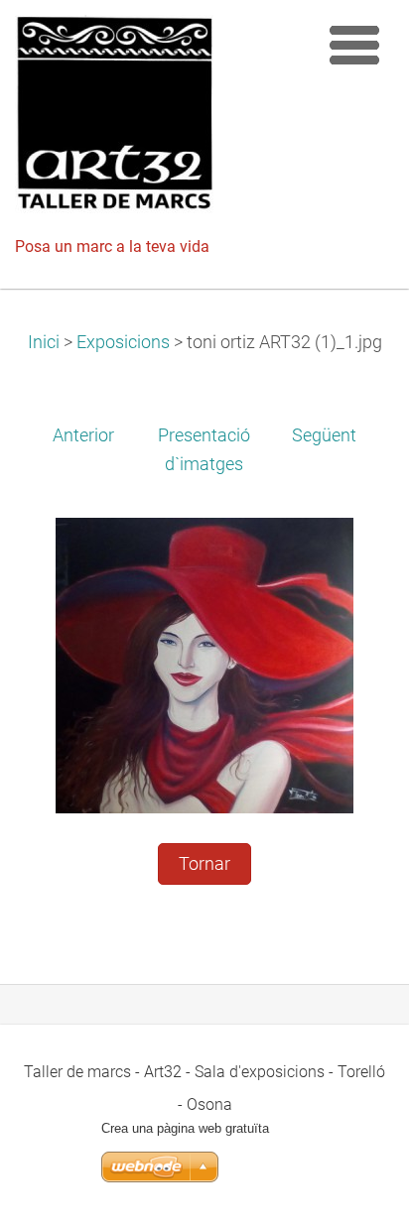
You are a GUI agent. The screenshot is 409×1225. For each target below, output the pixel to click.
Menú (354, 44)
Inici (44, 342)
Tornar (204, 864)
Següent (324, 435)
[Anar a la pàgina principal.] (160, 119)
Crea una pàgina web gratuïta (185, 1128)
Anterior (83, 435)
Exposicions (123, 342)
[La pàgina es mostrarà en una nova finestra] (204, 664)
